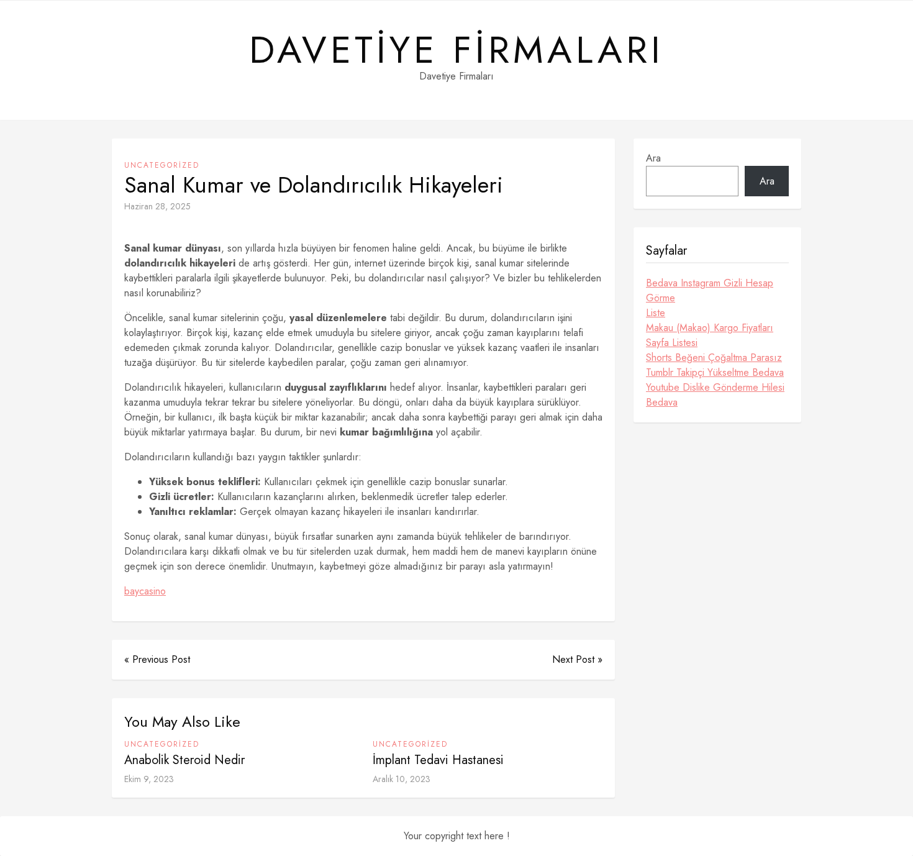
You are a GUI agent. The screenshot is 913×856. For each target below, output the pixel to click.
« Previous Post (157, 659)
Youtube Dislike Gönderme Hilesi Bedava (715, 394)
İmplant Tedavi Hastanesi (438, 760)
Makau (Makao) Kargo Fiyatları (709, 328)
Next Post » (577, 659)
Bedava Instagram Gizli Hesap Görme (709, 290)
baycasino (145, 591)
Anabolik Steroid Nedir (184, 760)
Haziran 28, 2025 (157, 206)
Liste (655, 313)
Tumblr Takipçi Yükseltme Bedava (715, 372)
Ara (653, 158)
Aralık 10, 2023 (401, 779)
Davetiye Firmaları (456, 50)
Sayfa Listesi (671, 342)
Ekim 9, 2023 (149, 779)
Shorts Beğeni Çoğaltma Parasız (714, 357)
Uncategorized (161, 165)
